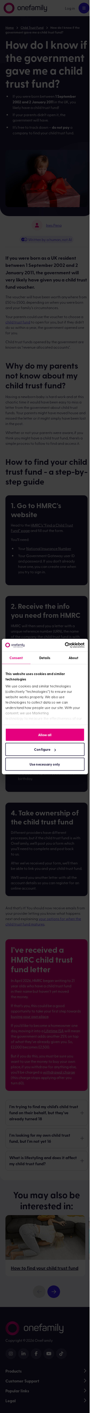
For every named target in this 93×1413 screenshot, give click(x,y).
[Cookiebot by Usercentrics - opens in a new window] (64, 645)
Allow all (45, 734)
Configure (42, 749)
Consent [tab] (16, 657)
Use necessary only (45, 764)
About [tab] (74, 657)
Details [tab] (44, 657)
